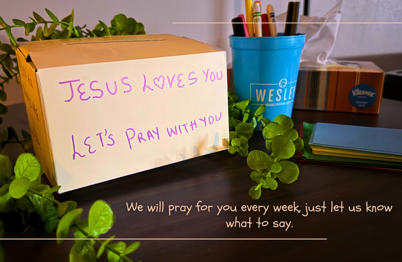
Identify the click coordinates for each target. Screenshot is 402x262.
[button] (201, 131)
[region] (201, 131)
